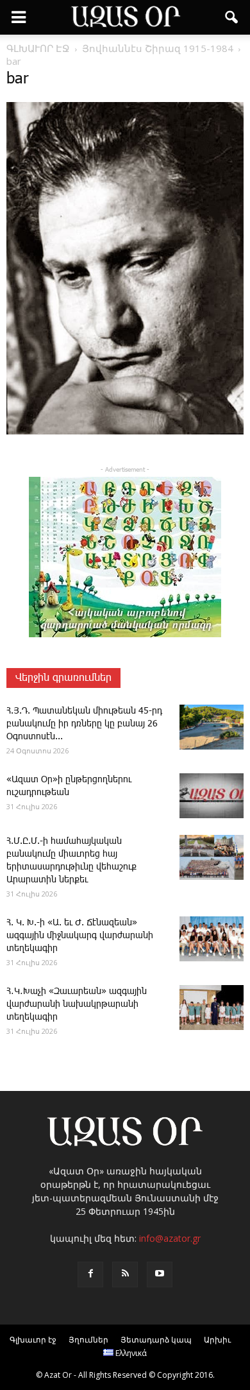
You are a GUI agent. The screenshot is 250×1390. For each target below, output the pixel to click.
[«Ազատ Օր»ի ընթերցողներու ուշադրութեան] (211, 795)
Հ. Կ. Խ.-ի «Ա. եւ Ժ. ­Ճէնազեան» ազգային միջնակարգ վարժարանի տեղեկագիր (79, 935)
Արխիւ (217, 1339)
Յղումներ (88, 1339)
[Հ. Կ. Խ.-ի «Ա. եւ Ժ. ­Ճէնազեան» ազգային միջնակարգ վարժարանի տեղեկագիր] (211, 938)
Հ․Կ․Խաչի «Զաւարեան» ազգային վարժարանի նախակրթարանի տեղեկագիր (76, 1004)
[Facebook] (90, 1274)
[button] (232, 17)
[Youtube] (159, 1274)
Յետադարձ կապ (156, 1339)
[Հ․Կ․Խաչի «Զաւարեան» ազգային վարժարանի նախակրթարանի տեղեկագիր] (211, 1007)
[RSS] (125, 1274)
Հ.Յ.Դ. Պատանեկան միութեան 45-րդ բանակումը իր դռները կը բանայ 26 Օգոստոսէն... (84, 724)
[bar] (125, 431)
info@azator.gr (170, 1238)
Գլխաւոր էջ (33, 1339)
